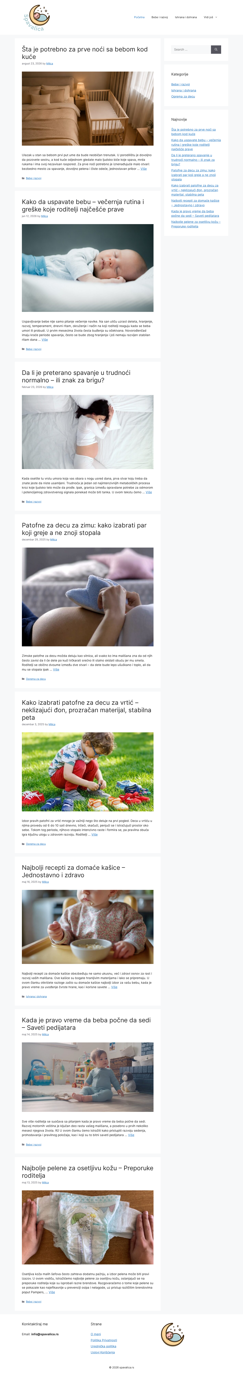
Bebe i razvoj (160, 17)
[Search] (216, 49)
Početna (139, 17)
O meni (96, 1334)
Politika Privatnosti (104, 1340)
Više (144, 169)
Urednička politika (103, 1346)
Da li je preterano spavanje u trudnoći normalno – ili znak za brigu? (76, 376)
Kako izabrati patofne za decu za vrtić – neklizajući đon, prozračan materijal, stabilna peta (86, 710)
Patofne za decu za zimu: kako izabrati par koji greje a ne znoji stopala (84, 528)
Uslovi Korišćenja (103, 1352)
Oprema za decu (36, 678)
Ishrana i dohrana (186, 17)
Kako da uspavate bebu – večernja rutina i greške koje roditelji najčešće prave (83, 205)
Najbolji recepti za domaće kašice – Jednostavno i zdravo (73, 871)
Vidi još (208, 17)
